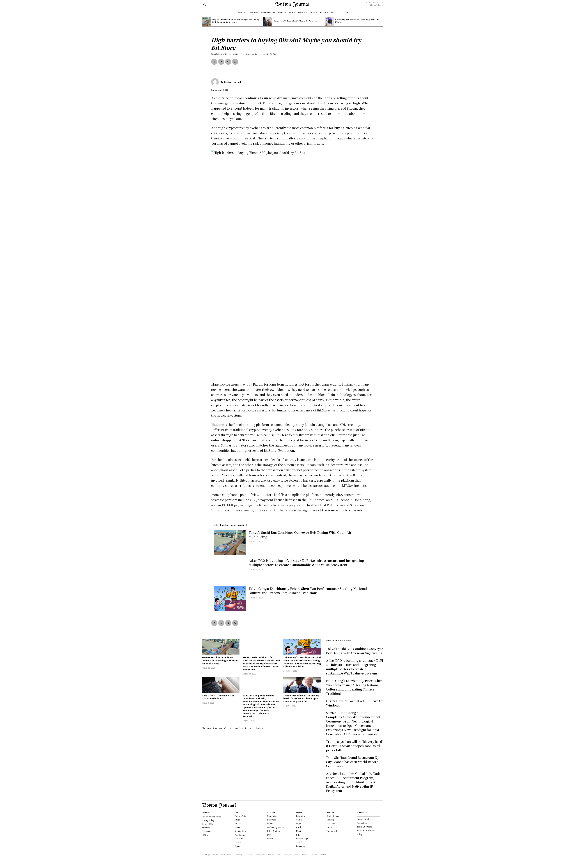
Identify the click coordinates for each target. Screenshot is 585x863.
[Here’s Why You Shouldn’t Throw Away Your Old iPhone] (329, 21)
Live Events (331, 823)
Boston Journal (232, 82)
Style (298, 823)
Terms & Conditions (366, 830)
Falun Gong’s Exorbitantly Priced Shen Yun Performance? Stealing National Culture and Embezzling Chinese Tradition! (308, 590)
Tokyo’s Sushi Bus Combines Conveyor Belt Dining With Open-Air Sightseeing (235, 20)
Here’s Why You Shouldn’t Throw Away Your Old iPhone (357, 20)
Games (299, 819)
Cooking (330, 819)
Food (298, 827)
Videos (270, 838)
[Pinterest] (228, 62)
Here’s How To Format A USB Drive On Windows (295, 21)
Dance (237, 827)
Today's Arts (240, 816)
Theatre (237, 842)
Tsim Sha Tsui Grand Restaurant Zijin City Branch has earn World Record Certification (353, 761)
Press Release (217, 54)
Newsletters (362, 823)
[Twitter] (221, 62)
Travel (299, 842)
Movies (237, 823)
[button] (204, 4)
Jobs (298, 835)
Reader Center (332, 816)
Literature (238, 838)
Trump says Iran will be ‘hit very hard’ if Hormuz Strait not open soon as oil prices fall (301, 698)
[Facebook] (214, 62)
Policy (359, 834)
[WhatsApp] (235, 62)
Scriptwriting (240, 831)
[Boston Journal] (215, 82)
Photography (332, 831)
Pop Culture (239, 835)
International (363, 819)
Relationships (302, 838)
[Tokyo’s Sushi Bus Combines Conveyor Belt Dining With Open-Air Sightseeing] (206, 21)
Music (237, 819)
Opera (237, 846)
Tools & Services (364, 826)
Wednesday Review (275, 827)
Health (299, 831)
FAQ (269, 835)
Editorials (271, 819)
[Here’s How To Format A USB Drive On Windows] (267, 21)
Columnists (272, 816)
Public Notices (273, 831)
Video (329, 827)
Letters (270, 823)
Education (300, 816)
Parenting (300, 846)
